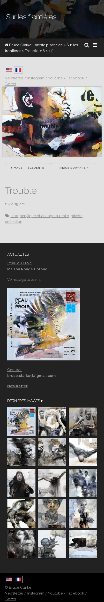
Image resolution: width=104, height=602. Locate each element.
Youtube (55, 593)
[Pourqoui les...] (83, 421)
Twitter (10, 599)
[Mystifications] (21, 483)
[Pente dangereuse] (83, 452)
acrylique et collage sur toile (44, 216)
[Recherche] (86, 45)
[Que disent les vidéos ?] (52, 544)
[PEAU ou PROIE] (21, 421)
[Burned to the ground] (83, 544)
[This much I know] (21, 544)
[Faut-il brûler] (52, 421)
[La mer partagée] (21, 452)
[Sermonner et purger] (83, 483)
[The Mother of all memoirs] (52, 513)
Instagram (35, 593)
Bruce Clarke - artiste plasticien (35, 45)
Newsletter (14, 593)
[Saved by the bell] (83, 513)
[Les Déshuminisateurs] (52, 483)
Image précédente (28, 167)
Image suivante (73, 167)
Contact (14, 369)
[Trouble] (52, 155)
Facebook (75, 593)
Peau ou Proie (19, 263)
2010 (14, 216)
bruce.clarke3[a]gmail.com (31, 375)
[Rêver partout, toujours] (21, 513)
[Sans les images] (52, 452)
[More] (42, 400)
